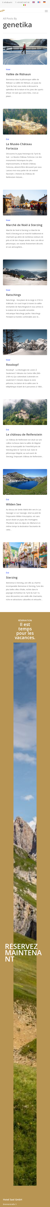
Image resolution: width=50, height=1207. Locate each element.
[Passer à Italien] (24, 5)
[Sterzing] (25, 555)
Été (7, 139)
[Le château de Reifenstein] (25, 412)
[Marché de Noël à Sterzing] (25, 202)
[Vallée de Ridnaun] (25, 52)
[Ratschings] (25, 272)
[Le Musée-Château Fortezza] (25, 122)
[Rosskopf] (25, 342)
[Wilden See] (25, 482)
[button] (46, 11)
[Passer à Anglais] (33, 2)
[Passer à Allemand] (44, 2)
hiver (8, 69)
